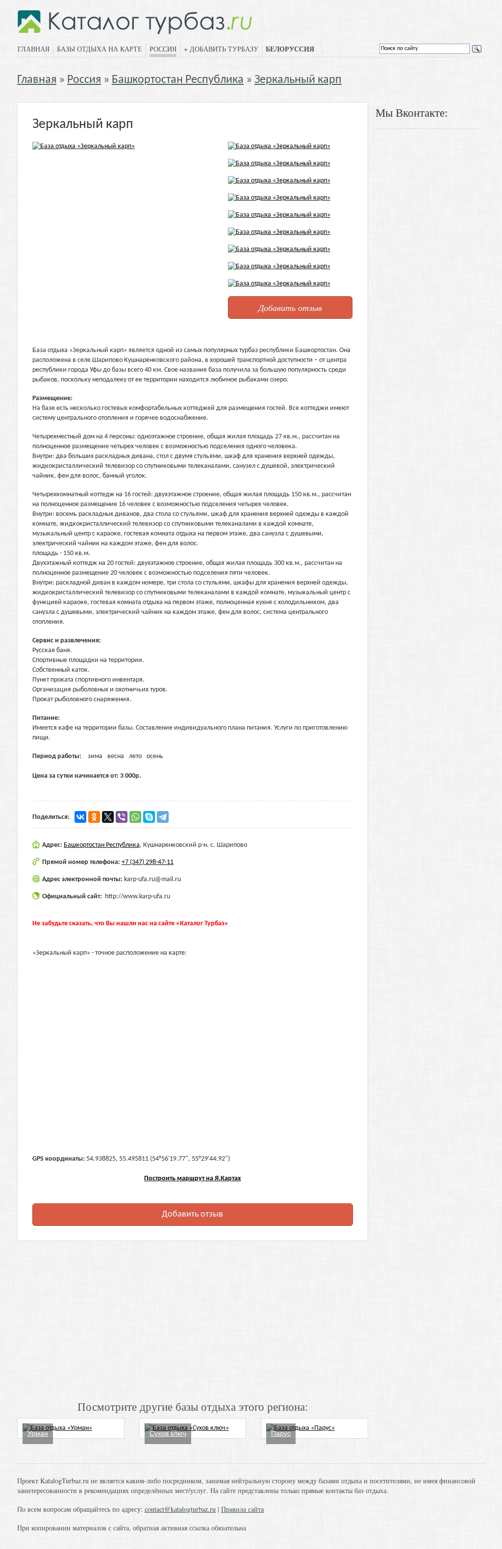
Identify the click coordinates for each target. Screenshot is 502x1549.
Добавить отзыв (290, 307)
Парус (281, 1433)
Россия (163, 48)
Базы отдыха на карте (99, 48)
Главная (34, 48)
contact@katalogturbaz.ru (180, 1509)
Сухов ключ (168, 1433)
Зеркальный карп (298, 80)
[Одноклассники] (94, 817)
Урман (37, 1433)
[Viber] (121, 817)
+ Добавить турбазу (221, 48)
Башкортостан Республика (178, 80)
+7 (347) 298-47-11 (148, 862)
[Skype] (149, 817)
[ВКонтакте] (80, 817)
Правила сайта (242, 1509)
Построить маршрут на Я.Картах (192, 1178)
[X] (108, 817)
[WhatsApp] (135, 817)
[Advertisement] (192, 1319)
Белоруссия (290, 49)
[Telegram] (163, 817)
